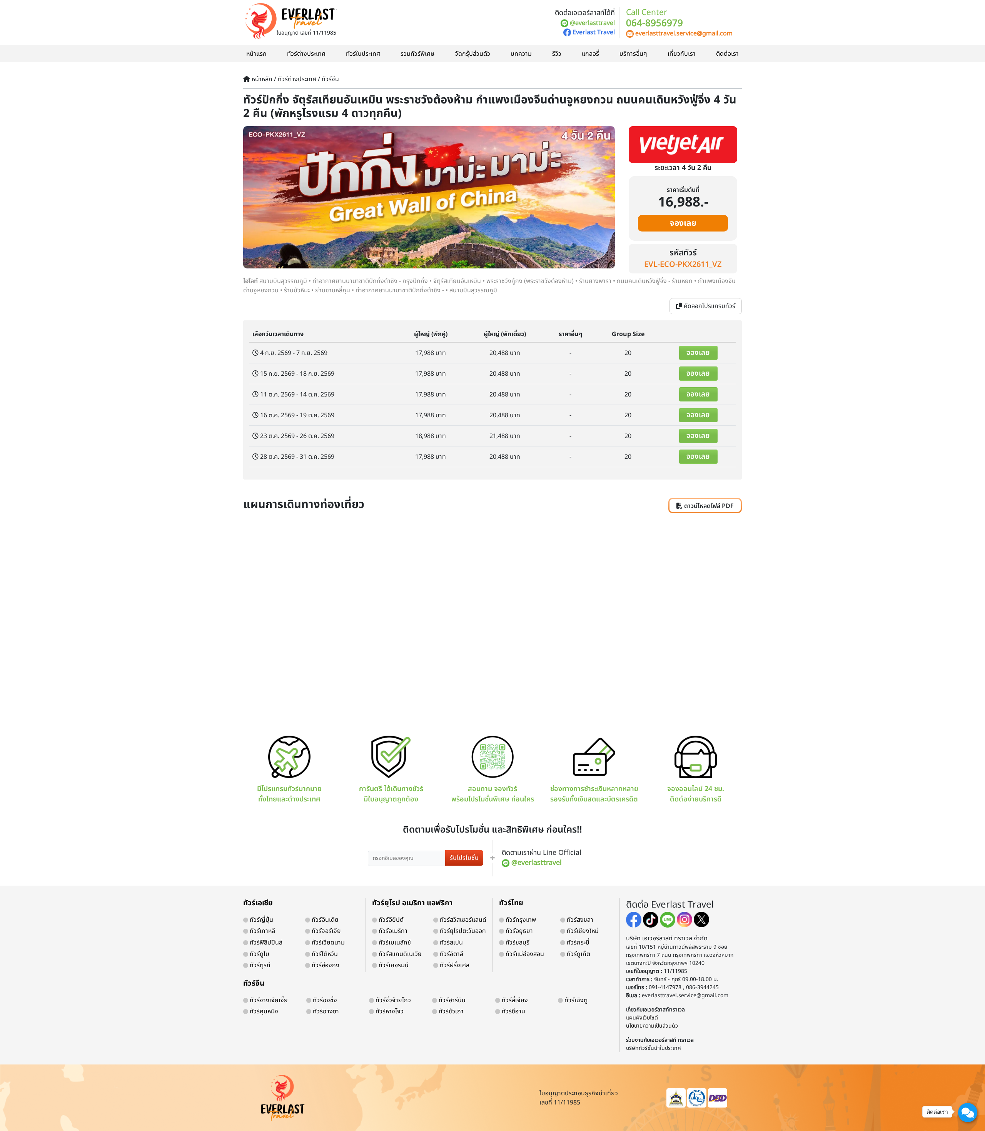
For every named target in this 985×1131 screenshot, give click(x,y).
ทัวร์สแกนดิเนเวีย (399, 954)
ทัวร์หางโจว (389, 1011)
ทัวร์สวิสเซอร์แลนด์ (462, 919)
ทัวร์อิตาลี (450, 954)
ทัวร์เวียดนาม (327, 942)
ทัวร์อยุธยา (518, 931)
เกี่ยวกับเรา (682, 53)
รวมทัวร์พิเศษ (417, 53)
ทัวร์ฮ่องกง (324, 965)
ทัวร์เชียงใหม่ (582, 931)
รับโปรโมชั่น (464, 858)
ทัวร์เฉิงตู (575, 1000)
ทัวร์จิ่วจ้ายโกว (392, 1000)
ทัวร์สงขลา (579, 919)
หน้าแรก (256, 53)
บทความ (521, 53)
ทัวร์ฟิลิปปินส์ (265, 942)
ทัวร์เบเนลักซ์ (394, 942)
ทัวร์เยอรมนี (393, 965)
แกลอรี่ (590, 53)
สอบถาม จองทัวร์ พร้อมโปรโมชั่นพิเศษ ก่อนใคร (492, 794)
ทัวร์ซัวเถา (450, 1011)
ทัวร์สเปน (450, 942)
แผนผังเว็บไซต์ (642, 1018)
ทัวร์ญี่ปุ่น (260, 919)
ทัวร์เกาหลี (261, 931)
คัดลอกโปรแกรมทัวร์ (708, 306)
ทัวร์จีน (253, 983)
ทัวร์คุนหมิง (263, 1011)
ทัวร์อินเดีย (324, 919)
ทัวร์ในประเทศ (363, 53)
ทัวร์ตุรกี (259, 965)
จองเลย (683, 223)
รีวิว (556, 53)
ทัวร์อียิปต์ (390, 919)
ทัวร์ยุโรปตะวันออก (462, 931)
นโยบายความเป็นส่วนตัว (652, 1026)
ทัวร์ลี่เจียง (514, 1000)
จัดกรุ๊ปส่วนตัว (472, 53)
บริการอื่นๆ (633, 53)
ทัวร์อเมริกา (392, 931)
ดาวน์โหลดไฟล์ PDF (708, 506)
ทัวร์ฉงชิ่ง (324, 1000)
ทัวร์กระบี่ (577, 942)
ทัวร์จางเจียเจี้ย (268, 1000)
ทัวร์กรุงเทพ (520, 919)
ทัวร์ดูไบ (258, 954)
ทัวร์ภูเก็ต (577, 954)
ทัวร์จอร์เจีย (325, 931)
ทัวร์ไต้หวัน (324, 954)
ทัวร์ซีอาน (512, 1011)
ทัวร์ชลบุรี (516, 942)
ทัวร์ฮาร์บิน (451, 1000)
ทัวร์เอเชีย (258, 903)
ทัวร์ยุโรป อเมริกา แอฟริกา (412, 903)
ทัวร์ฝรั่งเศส (453, 965)
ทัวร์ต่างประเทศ (306, 53)
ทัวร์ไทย (511, 903)
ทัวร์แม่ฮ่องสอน (524, 954)
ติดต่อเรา (727, 53)
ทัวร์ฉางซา (325, 1011)
